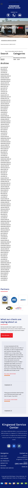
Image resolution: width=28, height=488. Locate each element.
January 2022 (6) (5, 186)
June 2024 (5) (4, 236)
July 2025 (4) (4, 259)
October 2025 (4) (5, 264)
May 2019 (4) (4, 131)
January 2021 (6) (5, 165)
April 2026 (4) (4, 274)
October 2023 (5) (5, 223)
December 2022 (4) (5, 205)
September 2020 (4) (6, 159)
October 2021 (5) (5, 181)
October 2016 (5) (5, 77)
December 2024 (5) (5, 247)
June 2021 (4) (4, 174)
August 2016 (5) (5, 74)
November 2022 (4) (6, 204)
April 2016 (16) (4, 67)
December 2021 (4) (5, 185)
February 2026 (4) (5, 271)
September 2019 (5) (6, 138)
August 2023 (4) (5, 219)
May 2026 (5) (4, 276)
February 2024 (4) (5, 229)
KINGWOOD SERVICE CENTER (10, 24)
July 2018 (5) (4, 114)
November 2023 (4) (6, 224)
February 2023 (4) (5, 209)
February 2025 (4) (5, 250)
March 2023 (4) (4, 210)
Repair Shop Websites (18, 476)
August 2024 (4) (5, 240)
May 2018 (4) (4, 110)
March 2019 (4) (4, 127)
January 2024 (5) (5, 228)
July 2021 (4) (4, 176)
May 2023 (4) (4, 214)
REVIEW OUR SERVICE (7, 468)
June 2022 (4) (4, 195)
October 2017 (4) (5, 98)
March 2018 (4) (4, 107)
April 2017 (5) (4, 88)
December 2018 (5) (5, 122)
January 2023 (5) (5, 207)
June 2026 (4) (4, 278)
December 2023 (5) (5, 226)
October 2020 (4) (5, 160)
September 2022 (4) (6, 200)
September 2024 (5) (6, 242)
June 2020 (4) (4, 153)
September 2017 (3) (6, 96)
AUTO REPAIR (4, 458)
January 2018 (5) (5, 103)
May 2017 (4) (4, 89)
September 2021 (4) (6, 179)
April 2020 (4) (4, 150)
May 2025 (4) (4, 255)
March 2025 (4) (4, 252)
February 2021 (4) (5, 167)
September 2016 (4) (6, 76)
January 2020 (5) (5, 145)
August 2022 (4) (5, 198)
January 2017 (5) (5, 82)
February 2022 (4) (5, 188)
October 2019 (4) (5, 140)
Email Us (24, 466)
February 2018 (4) (5, 105)
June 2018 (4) (4, 112)
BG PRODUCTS (5, 461)
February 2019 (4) (5, 126)
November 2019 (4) (5, 141)
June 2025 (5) (4, 257)
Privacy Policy (22, 478)
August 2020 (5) (5, 157)
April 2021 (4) (4, 171)
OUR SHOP (4, 456)
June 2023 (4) (4, 216)
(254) (18, 59)
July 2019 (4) (4, 134)
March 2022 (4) (4, 190)
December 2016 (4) (5, 81)
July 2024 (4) (4, 238)
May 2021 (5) (4, 172)
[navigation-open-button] (2, 4)
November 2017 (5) (5, 100)
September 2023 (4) (6, 221)
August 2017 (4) (5, 95)
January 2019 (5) (5, 124)
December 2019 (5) (5, 143)
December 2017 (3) (5, 102)
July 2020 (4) (4, 155)
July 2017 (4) (4, 93)
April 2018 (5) (4, 108)
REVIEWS (3, 465)
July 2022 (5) (4, 197)
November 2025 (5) (6, 266)
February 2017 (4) (5, 84)
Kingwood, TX (8, 384)
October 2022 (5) (5, 202)
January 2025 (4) (5, 248)
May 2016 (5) (4, 69)
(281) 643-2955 (11, 431)
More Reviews (6, 335)
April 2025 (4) (4, 254)
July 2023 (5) (4, 217)
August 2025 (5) (5, 261)
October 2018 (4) (5, 119)
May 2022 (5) (4, 193)
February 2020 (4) (5, 146)
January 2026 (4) (5, 269)
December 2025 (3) (5, 267)
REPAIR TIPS (4, 463)
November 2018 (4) (5, 121)
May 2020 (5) (4, 152)
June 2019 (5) (4, 133)
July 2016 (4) (4, 72)
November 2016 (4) (5, 79)
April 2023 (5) (4, 212)
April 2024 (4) (4, 233)
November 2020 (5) (6, 162)
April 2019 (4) (4, 129)
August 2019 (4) (5, 136)
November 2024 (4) (6, 245)
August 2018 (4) (5, 115)
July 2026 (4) (4, 280)
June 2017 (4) (4, 91)
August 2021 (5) (5, 178)
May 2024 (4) (4, 235)
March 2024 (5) (4, 231)
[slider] (7, 375)
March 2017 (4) (4, 86)
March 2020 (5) (4, 148)
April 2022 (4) (4, 191)
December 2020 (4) (6, 164)
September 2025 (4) (6, 262)
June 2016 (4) (4, 70)
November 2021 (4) (5, 183)
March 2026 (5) (4, 273)
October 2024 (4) (5, 243)
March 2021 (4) (4, 169)
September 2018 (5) (6, 117)
